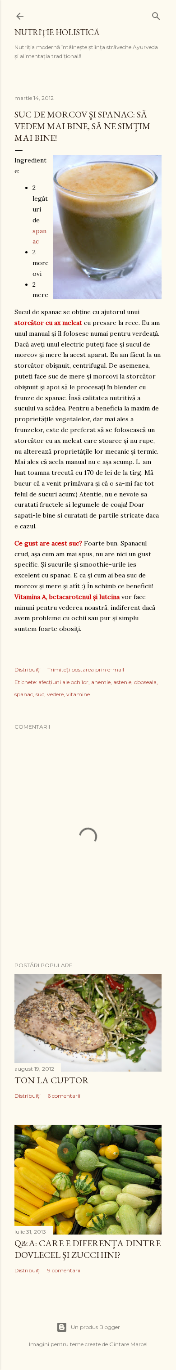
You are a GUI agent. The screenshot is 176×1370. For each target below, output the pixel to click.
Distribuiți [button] (27, 669)
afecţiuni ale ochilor (63, 682)
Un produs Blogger (95, 1327)
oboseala (145, 682)
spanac (23, 694)
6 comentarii (63, 1095)
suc (40, 694)
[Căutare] (156, 14)
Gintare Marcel (128, 1344)
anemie (101, 682)
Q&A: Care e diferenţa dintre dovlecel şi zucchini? (87, 1249)
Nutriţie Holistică (56, 32)
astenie (122, 682)
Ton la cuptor (51, 1080)
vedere (55, 694)
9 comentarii (63, 1270)
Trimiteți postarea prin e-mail (85, 669)
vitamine (78, 694)
